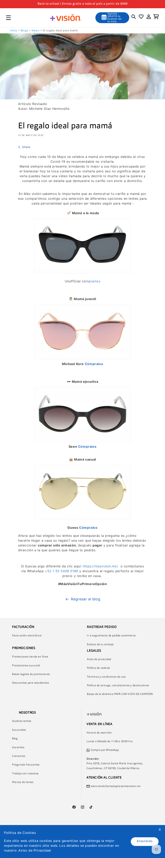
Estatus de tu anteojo (100, 644)
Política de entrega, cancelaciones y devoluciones (118, 685)
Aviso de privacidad (99, 659)
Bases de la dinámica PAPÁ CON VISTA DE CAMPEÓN (120, 694)
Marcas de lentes (23, 782)
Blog (15, 738)
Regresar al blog (85, 599)
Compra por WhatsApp (105, 750)
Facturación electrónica (27, 635)
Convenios (18, 756)
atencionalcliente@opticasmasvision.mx (116, 786)
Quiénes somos (21, 721)
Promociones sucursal (26, 665)
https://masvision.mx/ (100, 566)
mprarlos (93, 281)
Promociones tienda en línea (30, 656)
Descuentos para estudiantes (30, 683)
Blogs (24, 30)
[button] (8, 17)
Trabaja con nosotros (25, 773)
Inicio (13, 30)
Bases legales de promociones (31, 674)
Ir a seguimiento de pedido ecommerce (111, 635)
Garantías (18, 747)
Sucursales (19, 730)
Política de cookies (98, 668)
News (35, 30)
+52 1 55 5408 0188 (61, 571)
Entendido (145, 841)
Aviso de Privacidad (34, 850)
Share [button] (26, 147)
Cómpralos (94, 364)
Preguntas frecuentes (26, 764)
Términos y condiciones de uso (106, 677)
